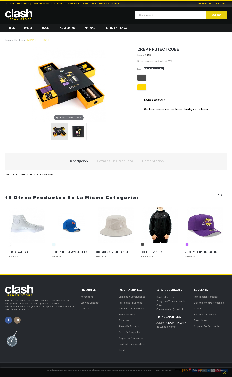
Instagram (17, 320)
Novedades (87, 296)
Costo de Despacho (129, 332)
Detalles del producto (115, 161)
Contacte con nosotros (132, 344)
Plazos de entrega (129, 326)
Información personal (206, 296)
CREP (148, 55)
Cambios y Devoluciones (132, 296)
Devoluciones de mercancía (209, 302)
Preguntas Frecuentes (131, 338)
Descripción (78, 161)
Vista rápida (43, 254)
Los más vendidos (90, 302)
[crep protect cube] (59, 131)
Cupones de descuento (207, 326)
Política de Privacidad (130, 302)
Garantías (124, 320)
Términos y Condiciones (132, 308)
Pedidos (198, 308)
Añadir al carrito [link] (23, 254)
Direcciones (200, 320)
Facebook (8, 320)
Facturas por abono (205, 314)
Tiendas (123, 350)
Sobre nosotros (127, 314)
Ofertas (85, 308)
